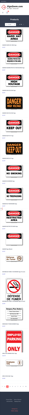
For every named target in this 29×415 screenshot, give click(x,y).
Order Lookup (14, 411)
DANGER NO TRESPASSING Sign (9, 203)
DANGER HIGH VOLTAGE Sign (9, 90)
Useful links (3, 1)
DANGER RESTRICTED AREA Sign (10, 226)
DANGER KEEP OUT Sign (7, 135)
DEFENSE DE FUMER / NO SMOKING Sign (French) (13, 271)
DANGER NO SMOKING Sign (8, 181)
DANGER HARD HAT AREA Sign (9, 45)
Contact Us (14, 408)
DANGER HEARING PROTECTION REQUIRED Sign (13, 67)
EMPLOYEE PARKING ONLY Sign (9, 353)
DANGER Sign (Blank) (7, 249)
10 (25, 386)
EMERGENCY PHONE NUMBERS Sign (10, 324)
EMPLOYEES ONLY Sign (7, 376)
